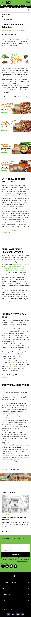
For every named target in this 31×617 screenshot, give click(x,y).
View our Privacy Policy (22, 561)
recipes (4, 377)
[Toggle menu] (2, 2)
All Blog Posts (8, 19)
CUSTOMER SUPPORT (9, 583)
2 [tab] (4, 531)
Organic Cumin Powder (21, 264)
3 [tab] (6, 531)
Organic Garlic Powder (11, 266)
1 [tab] (2, 531)
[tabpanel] (15, 513)
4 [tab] (9, 531)
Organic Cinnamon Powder (17, 270)
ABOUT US (5, 589)
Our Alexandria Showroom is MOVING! (14, 518)
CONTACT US (6, 595)
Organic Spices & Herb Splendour (13, 26)
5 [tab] (11, 531)
